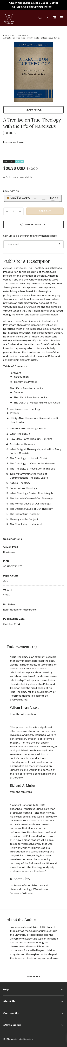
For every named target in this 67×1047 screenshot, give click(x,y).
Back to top (33, 976)
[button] (54, 17)
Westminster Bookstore (22, 1039)
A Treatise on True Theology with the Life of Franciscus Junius (31, 38)
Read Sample (33, 109)
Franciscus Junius (13, 142)
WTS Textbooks (19, 36)
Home (6, 36)
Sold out (45, 211)
